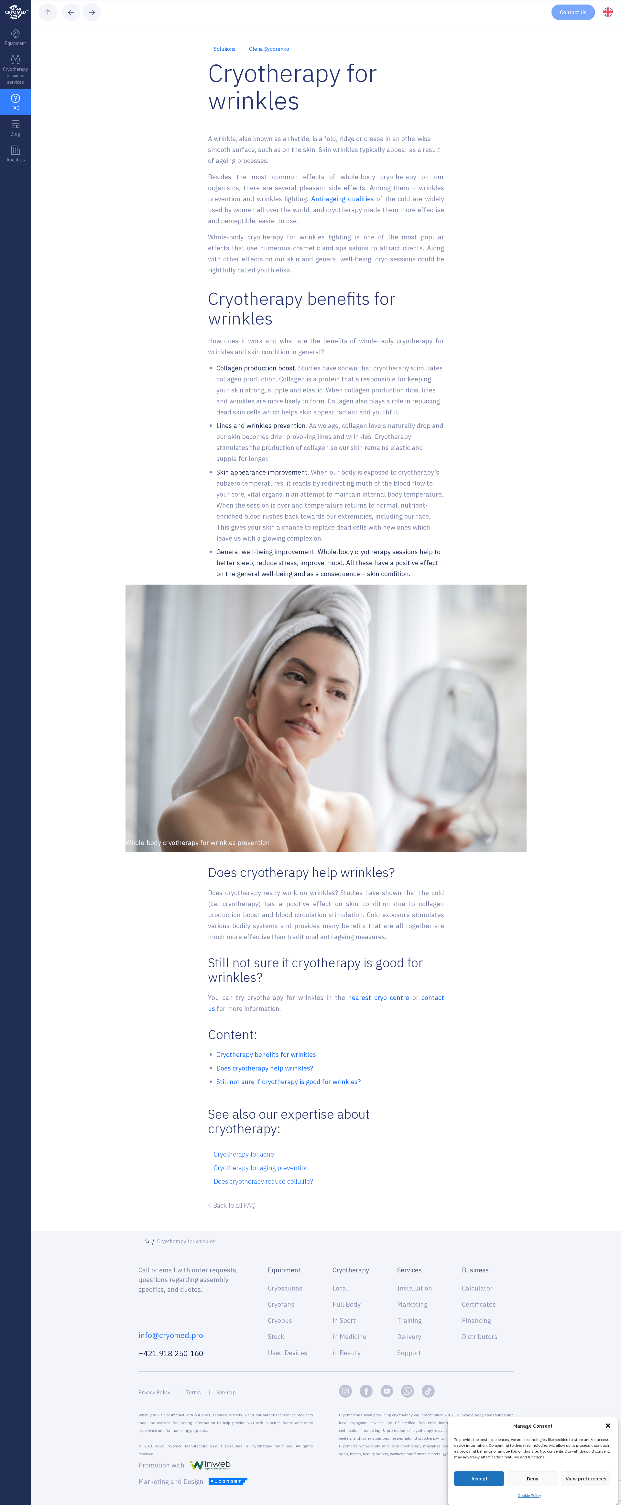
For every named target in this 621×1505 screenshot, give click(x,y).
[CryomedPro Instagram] (345, 1391)
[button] (608, 1426)
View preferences (586, 1479)
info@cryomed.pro (170, 1335)
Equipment (284, 1270)
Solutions (224, 49)
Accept (479, 1479)
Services (409, 1270)
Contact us (573, 12)
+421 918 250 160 (170, 1353)
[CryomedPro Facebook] (366, 1391)
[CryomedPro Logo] (15, 12)
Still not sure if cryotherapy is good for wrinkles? (288, 1081)
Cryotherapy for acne (244, 1154)
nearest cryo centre (378, 997)
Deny (533, 1479)
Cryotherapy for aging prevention (261, 1167)
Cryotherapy (350, 1270)
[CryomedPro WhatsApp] (407, 1391)
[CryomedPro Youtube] (386, 1391)
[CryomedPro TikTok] (428, 1391)
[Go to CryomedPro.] (146, 1241)
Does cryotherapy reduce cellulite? (263, 1181)
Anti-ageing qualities (342, 198)
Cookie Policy (529, 1495)
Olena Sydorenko (269, 49)
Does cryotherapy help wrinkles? (264, 1068)
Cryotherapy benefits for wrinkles (266, 1054)
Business (475, 1270)
